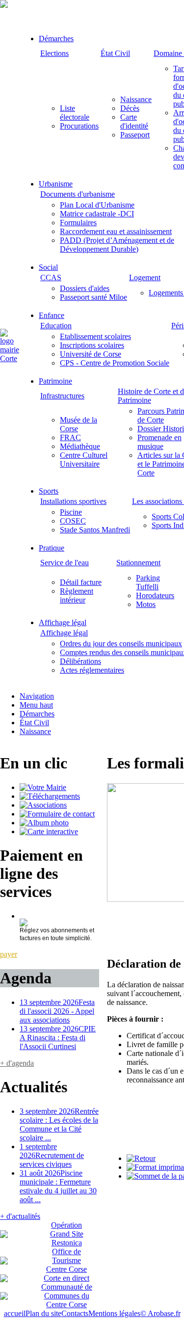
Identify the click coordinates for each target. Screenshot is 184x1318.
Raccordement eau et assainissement (116, 231)
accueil (15, 1313)
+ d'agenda (17, 1063)
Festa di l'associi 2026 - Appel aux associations (57, 1011)
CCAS (50, 277)
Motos (146, 604)
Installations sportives (73, 501)
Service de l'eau (64, 562)
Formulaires (78, 222)
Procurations (79, 126)
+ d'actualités (20, 1216)
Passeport (135, 135)
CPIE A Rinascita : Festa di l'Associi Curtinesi (58, 1038)
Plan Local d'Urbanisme (97, 205)
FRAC (70, 437)
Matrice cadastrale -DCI (97, 214)
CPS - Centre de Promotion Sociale (114, 363)
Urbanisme (56, 184)
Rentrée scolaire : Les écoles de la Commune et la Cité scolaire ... (59, 1124)
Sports (48, 491)
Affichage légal (62, 622)
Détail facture (81, 582)
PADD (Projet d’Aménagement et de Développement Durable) (117, 244)
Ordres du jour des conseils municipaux (121, 643)
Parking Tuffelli (148, 582)
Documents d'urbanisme (77, 194)
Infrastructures (62, 396)
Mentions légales (114, 1313)
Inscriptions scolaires (92, 345)
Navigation (37, 696)
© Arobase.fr (160, 1313)
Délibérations (80, 661)
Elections (54, 53)
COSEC (73, 521)
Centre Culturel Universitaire (83, 459)
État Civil (115, 53)
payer (8, 954)
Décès (129, 108)
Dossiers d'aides (84, 288)
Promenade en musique (159, 441)
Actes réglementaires (92, 670)
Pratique (51, 548)
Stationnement (138, 562)
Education (56, 325)
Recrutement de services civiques (52, 1155)
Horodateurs (155, 595)
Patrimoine (55, 381)
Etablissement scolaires (95, 336)
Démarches (56, 38)
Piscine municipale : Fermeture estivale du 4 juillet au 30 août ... (58, 1186)
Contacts (74, 1313)
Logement (144, 277)
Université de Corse (90, 354)
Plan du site (43, 1313)
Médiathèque (80, 446)
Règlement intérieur (76, 595)
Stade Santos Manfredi (95, 530)
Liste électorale (74, 112)
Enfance (51, 315)
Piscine (71, 512)
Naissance (136, 99)
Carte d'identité (134, 121)
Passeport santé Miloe (93, 297)
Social (48, 267)
